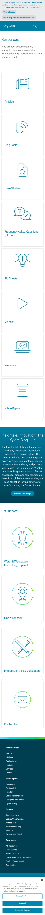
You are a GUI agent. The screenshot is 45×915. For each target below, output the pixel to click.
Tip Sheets (11, 278)
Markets (9, 757)
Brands (9, 753)
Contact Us (11, 724)
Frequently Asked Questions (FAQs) (21, 233)
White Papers (13, 408)
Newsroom (10, 784)
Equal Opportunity (13, 826)
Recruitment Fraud (14, 834)
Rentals (9, 772)
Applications (11, 761)
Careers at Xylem (13, 815)
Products (9, 765)
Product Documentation (16, 861)
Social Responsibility (14, 796)
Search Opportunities (15, 819)
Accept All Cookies (22, 910)
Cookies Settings (22, 896)
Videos (9, 322)
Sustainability (11, 788)
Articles (9, 101)
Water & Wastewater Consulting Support (16, 563)
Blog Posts (11, 145)
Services (9, 769)
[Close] (42, 880)
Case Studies (12, 188)
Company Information (15, 799)
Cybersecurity (11, 803)
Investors (10, 792)
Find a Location (13, 618)
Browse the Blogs (22, 493)
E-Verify (9, 830)
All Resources (11, 846)
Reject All (22, 903)
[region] (22, 896)
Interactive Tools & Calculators (22, 670)
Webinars (10, 365)
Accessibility (11, 823)
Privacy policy (21, 891)
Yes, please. (9, 12)
